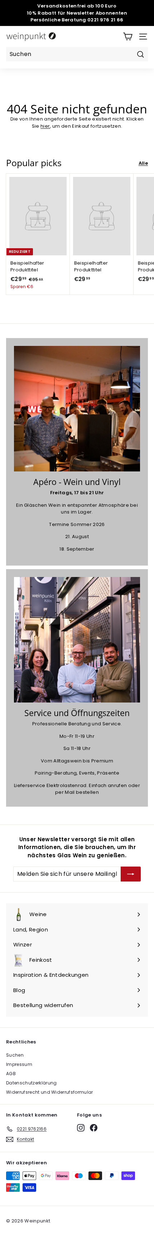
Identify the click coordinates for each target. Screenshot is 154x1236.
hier (45, 126)
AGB (11, 1074)
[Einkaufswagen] (127, 36)
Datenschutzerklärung (31, 1083)
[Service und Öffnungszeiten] (77, 640)
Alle (143, 163)
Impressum (19, 1064)
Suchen (15, 1055)
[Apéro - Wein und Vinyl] (77, 408)
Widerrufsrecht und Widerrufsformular (49, 1092)
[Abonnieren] (131, 874)
